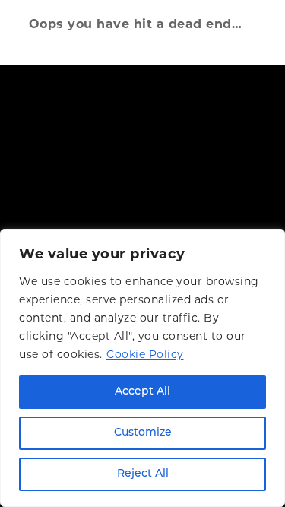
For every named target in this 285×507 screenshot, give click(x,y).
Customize (143, 433)
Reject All (143, 474)
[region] (142, 368)
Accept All (142, 392)
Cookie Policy (145, 354)
